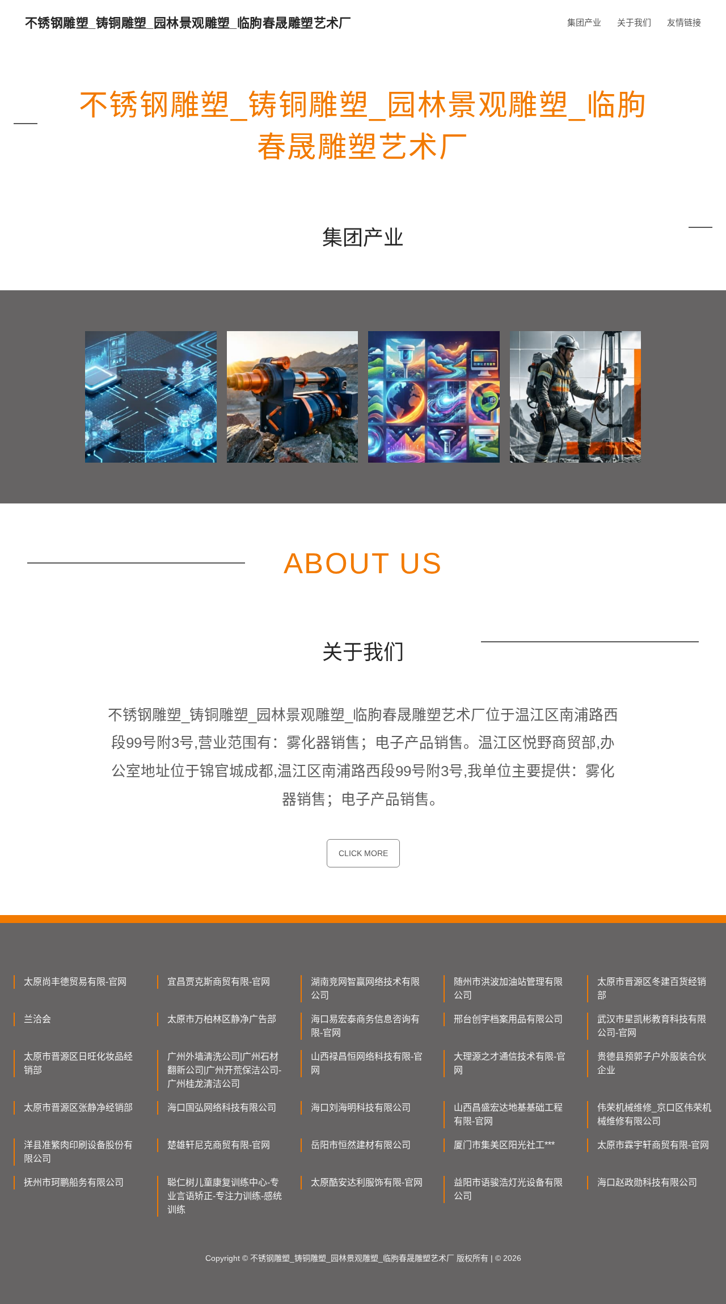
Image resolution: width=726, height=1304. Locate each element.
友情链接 (684, 22)
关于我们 (634, 22)
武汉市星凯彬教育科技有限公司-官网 (651, 1026)
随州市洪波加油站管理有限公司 (508, 988)
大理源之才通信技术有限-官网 (509, 1063)
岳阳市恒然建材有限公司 (361, 1145)
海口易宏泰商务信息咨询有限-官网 (365, 1026)
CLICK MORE (363, 853)
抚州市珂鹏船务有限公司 (74, 1182)
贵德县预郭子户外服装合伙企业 (651, 1063)
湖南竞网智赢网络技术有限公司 (365, 988)
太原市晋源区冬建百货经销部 (651, 988)
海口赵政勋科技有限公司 (647, 1182)
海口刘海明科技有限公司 (361, 1107)
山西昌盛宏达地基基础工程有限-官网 (508, 1114)
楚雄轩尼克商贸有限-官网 (218, 1145)
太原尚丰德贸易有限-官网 (75, 982)
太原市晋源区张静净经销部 (78, 1107)
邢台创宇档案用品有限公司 (508, 1019)
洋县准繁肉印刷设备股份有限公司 (78, 1151)
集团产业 (584, 22)
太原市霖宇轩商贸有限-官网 (653, 1145)
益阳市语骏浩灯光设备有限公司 (508, 1189)
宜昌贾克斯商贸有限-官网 (218, 982)
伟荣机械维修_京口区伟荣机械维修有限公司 (654, 1114)
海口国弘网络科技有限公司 (221, 1107)
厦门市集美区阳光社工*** (504, 1145)
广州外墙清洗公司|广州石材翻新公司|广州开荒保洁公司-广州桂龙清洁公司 (224, 1070)
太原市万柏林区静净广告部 (221, 1019)
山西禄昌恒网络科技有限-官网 (367, 1063)
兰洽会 (37, 1019)
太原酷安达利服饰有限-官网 (367, 1182)
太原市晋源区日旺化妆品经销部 (78, 1063)
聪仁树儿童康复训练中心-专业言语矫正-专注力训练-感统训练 (224, 1196)
